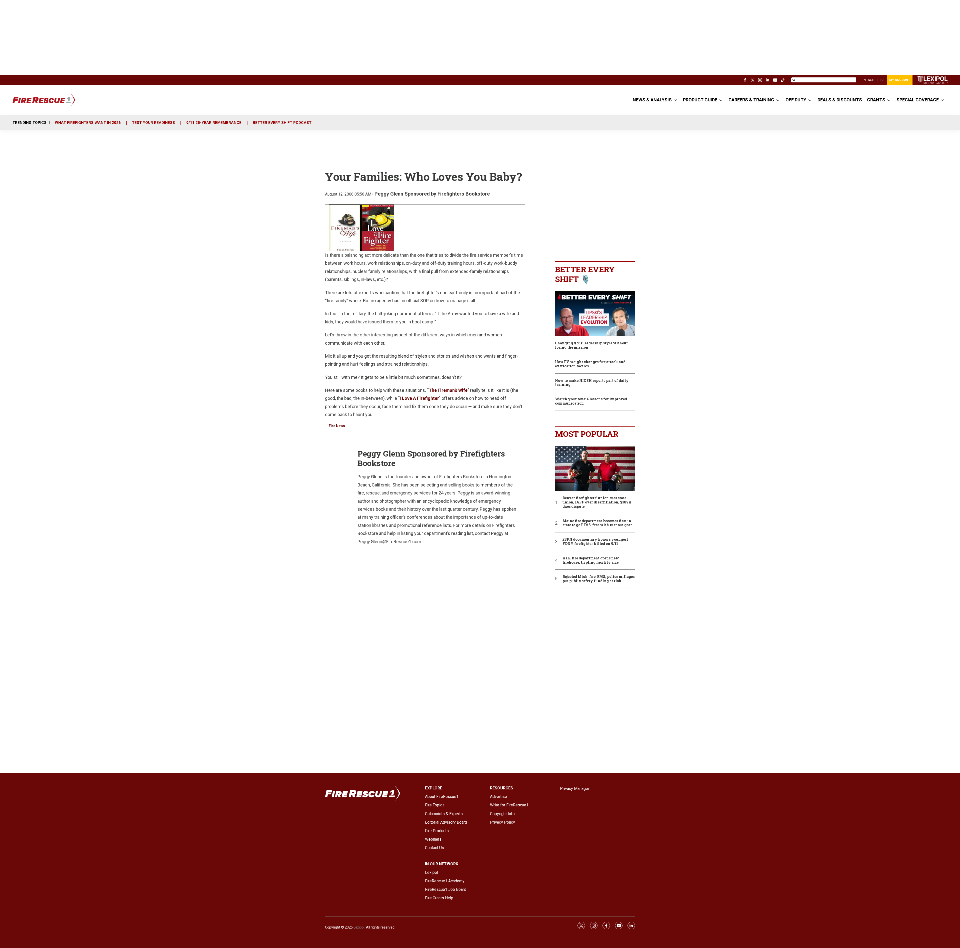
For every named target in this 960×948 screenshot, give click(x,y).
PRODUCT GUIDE (700, 99)
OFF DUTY (796, 99)
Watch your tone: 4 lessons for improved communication (591, 401)
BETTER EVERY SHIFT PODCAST (282, 122)
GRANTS (876, 99)
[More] (675, 100)
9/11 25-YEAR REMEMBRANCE (214, 122)
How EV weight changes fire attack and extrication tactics (590, 364)
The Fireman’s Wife (448, 390)
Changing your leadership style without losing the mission (591, 345)
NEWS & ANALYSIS (652, 99)
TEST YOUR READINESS (153, 122)
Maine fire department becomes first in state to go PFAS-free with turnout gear (597, 523)
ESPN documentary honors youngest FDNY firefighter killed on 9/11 (595, 541)
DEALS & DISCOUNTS (840, 99)
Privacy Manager (574, 788)
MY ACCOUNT (899, 80)
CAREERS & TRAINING (751, 99)
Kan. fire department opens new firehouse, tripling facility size (590, 560)
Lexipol (359, 927)
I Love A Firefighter (419, 398)
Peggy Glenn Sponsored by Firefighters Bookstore (432, 194)
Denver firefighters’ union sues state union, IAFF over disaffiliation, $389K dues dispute (597, 502)
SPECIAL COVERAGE (917, 99)
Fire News (337, 426)
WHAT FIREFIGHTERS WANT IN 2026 (88, 122)
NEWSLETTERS (874, 80)
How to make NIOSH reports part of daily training (592, 383)
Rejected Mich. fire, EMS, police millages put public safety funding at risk (598, 579)
